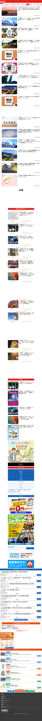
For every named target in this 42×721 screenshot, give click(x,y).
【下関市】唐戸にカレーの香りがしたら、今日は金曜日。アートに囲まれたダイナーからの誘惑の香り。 (26, 302)
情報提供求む (5, 698)
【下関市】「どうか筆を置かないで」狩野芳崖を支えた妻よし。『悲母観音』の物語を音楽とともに (26, 392)
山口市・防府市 (19, 489)
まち (27, 4)
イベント (34, 4)
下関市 (18, 491)
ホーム (4, 694)
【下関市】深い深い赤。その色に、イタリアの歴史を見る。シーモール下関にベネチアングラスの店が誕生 (26, 274)
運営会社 (4, 696)
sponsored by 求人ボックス (25, 569)
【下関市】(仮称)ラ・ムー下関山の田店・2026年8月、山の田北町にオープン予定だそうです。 (26, 214)
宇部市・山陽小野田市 (12, 491)
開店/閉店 (13, 4)
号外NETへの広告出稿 (6, 700)
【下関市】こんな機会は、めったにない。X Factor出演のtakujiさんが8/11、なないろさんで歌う (26, 354)
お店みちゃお (23, 4)
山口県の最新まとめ (12, 489)
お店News (18, 4)
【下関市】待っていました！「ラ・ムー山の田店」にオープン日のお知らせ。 (26, 226)
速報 (37, 4)
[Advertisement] (21, 111)
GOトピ (2, 4)
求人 (10, 4)
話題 (30, 4)
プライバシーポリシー (6, 704)
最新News (6, 4)
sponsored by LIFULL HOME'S (24, 649)
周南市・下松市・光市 (26, 489)
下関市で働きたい (16, 569)
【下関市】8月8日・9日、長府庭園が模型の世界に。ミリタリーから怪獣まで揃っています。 (26, 250)
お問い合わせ (5, 702)
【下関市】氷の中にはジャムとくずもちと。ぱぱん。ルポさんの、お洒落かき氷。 (26, 342)
